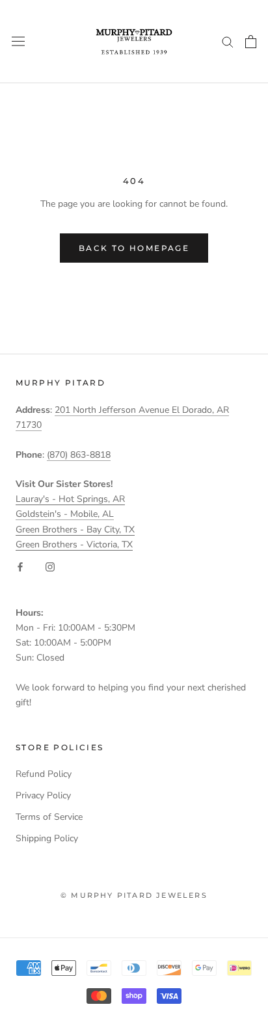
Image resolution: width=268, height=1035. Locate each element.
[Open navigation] (18, 41)
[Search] (228, 41)
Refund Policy (44, 774)
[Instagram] (50, 566)
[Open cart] (250, 41)
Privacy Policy (43, 795)
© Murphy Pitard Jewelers (134, 895)
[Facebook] (20, 566)
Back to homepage (134, 248)
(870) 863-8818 (79, 455)
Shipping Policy (47, 838)
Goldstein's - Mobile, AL (65, 514)
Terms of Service (49, 817)
